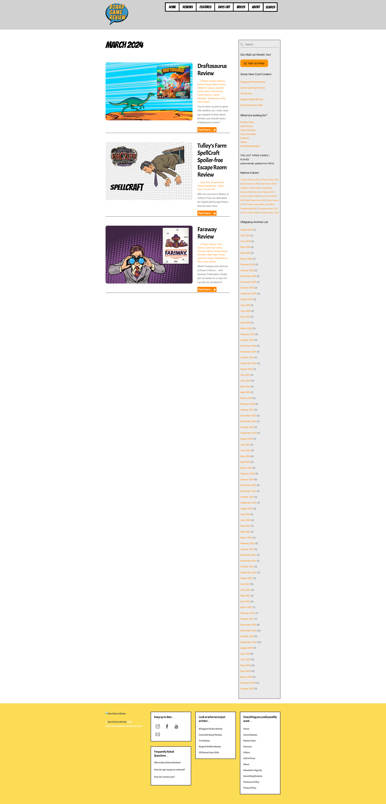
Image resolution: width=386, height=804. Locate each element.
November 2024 (248, 351)
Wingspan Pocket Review (253, 82)
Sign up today (256, 63)
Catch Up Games (214, 247)
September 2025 (248, 293)
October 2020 (247, 636)
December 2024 (248, 346)
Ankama (221, 81)
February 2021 (247, 613)
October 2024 (247, 357)
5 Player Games (208, 81)
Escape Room (217, 182)
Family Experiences (206, 186)
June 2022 (245, 520)
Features (205, 7)
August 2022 (246, 508)
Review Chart (247, 122)
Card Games (267, 184)
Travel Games (209, 261)
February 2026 (247, 264)
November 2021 (248, 561)
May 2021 (245, 595)
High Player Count (216, 254)
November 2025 (248, 282)
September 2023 (248, 433)
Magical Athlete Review (251, 99)
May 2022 (245, 526)
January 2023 (247, 479)
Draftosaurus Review (212, 69)
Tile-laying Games (268, 208)
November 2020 (248, 630)
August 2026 (246, 229)
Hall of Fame (246, 126)
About (256, 7)
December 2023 (248, 415)
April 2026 (245, 253)
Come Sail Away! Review (252, 87)
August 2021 (246, 578)
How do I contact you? (164, 776)
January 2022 (247, 549)
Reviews (187, 7)
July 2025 (245, 305)
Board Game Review (117, 721)
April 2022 (245, 531)
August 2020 (246, 648)
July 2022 (245, 514)
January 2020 (247, 688)
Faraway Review (207, 233)
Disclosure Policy (251, 782)
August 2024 (246, 369)
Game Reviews (248, 130)
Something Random (250, 146)
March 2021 (246, 607)
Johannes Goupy (205, 258)
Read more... (205, 130)
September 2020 (248, 642)
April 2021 (245, 601)
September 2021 (248, 572)
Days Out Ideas (248, 134)
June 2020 (245, 659)
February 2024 (247, 404)
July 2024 (245, 375)
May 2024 (245, 386)
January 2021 (247, 618)
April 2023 (245, 462)
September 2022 (248, 502)
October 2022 (247, 497)
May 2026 (245, 247)
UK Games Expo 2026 (251, 105)
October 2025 (247, 287)
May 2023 (245, 456)
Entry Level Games (214, 91)
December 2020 (248, 624)
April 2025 (245, 322)
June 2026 (245, 241)
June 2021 (245, 590)
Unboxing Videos (269, 213)
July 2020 (245, 653)
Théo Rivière (203, 102)
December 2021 (248, 555)
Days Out (224, 7)
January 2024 (247, 409)
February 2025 (247, 334)
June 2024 (245, 380)
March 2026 (246, 258)
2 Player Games (249, 180)
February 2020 (247, 683)
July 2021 (245, 584)
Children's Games (205, 88)
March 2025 (246, 328)
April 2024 (245, 392)
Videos (241, 7)
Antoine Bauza (204, 84)
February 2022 (247, 543)
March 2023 (246, 468)
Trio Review (246, 93)
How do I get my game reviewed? (169, 769)
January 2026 (247, 270)
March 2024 (246, 398)
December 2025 (248, 276)
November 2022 (248, 491)
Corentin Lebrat (204, 251)
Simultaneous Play (216, 98)
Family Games (204, 95)
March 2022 (246, 537)
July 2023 (245, 444)
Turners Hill (209, 189)
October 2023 (247, 427)
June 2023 (245, 450)
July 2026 (245, 235)
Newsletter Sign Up (252, 770)
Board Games (219, 84)
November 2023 (248, 421)
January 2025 (247, 340)
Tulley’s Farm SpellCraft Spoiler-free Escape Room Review (212, 160)
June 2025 (245, 311)
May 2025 (245, 316)
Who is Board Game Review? (167, 762)
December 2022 (248, 485)
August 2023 (246, 438)
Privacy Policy (249, 787)
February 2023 (247, 473)
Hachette (201, 254)
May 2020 (245, 665)
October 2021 (247, 566)
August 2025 (246, 299)
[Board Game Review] (117, 23)
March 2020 (246, 677)
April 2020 (245, 671)
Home (172, 7)
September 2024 (248, 363)
